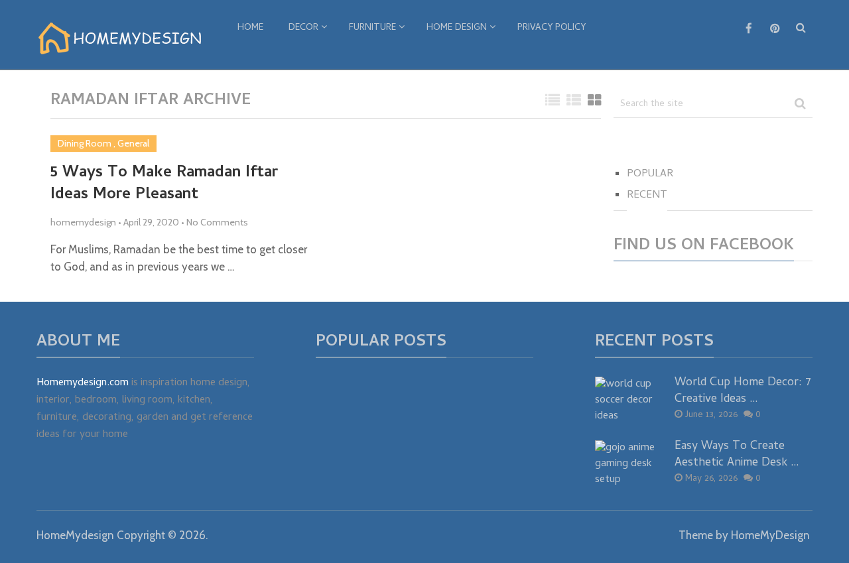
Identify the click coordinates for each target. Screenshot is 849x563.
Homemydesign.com (82, 383)
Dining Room (84, 143)
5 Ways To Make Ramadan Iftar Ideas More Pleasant (164, 184)
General (133, 143)
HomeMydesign (75, 535)
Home (250, 28)
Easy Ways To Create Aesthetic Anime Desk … (737, 454)
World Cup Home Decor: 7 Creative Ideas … (743, 391)
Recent (647, 195)
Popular (650, 174)
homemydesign (83, 222)
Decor (303, 28)
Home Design (456, 28)
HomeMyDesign (770, 535)
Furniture (372, 28)
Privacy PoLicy (551, 28)
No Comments (217, 222)
